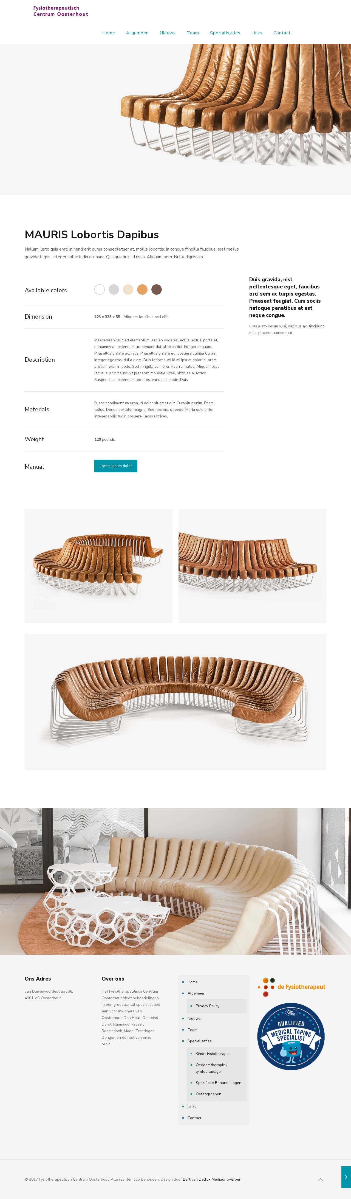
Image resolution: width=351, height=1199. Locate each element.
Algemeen (196, 993)
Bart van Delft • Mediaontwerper (211, 1179)
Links (192, 1106)
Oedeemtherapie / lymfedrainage (211, 1068)
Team (192, 1029)
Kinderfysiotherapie (213, 1053)
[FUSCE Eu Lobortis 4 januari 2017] (346, 1177)
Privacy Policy (207, 1006)
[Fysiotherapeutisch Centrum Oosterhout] (60, 11)
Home (193, 982)
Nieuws (194, 1018)
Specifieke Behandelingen (218, 1082)
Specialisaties (200, 1041)
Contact (194, 1118)
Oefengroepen (208, 1094)
